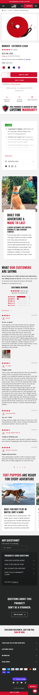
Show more (8, 155)
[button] (3, 6)
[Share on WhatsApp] (12, 166)
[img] (6, 315)
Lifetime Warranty (15, 84)
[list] (19, 507)
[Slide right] (34, 27)
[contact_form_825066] (35, 691)
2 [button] (17, 467)
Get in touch (18, 614)
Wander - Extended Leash (21, 10)
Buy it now (19, 80)
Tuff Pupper (21, 688)
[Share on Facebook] (6, 166)
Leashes (10, 10)
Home (5, 10)
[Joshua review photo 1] (6, 354)
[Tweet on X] (9, 166)
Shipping (4, 56)
